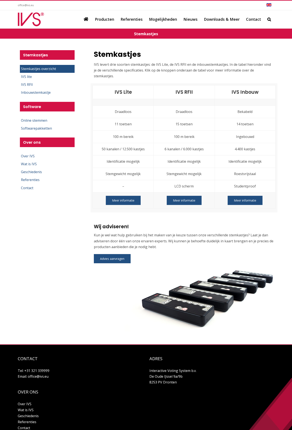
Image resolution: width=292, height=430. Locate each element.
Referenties (30, 179)
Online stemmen (34, 120)
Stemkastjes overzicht (38, 68)
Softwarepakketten (36, 128)
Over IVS (28, 156)
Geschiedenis (31, 172)
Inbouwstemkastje (36, 92)
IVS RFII (27, 84)
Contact (27, 188)
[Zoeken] (269, 19)
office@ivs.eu (26, 5)
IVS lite (26, 76)
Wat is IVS (29, 164)
